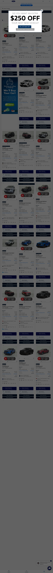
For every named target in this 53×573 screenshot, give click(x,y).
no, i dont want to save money (25, 29)
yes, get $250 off (24, 26)
